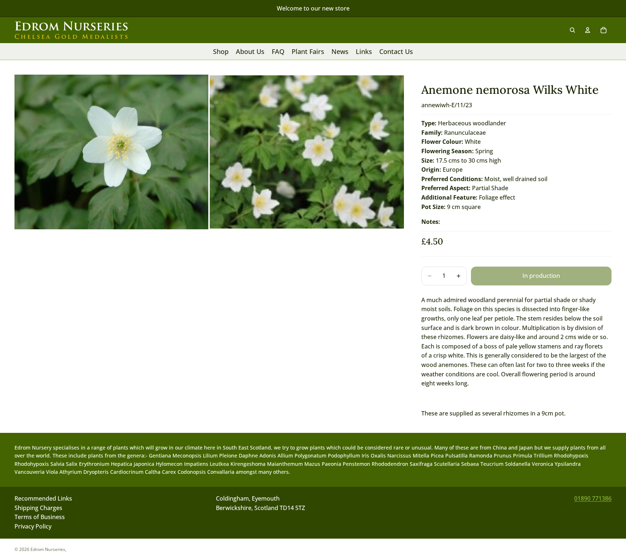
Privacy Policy (32, 526)
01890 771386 (593, 498)
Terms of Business (39, 517)
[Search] (572, 30)
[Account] (588, 30)
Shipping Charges (38, 508)
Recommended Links (43, 498)
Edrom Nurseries (47, 549)
